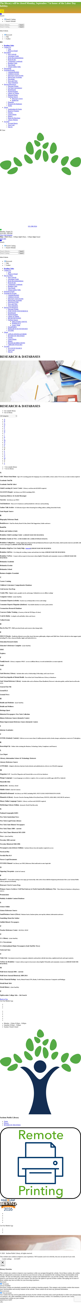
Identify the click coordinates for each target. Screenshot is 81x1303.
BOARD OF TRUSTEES (12, 1125)
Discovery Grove (17, 98)
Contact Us (7, 47)
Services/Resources (10, 84)
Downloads (7, 68)
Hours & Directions (14, 118)
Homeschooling (13, 91)
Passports (11, 102)
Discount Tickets (13, 86)
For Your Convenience (15, 88)
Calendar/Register (13, 72)
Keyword (9, 35)
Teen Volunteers (13, 82)
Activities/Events (9, 70)
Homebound (12, 90)
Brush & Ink (12, 59)
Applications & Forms (15, 109)
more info (3, 239)
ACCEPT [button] (17, 1259)
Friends (10, 113)
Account (6, 121)
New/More (7, 52)
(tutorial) (28, 548)
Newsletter (11, 79)
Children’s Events (13, 74)
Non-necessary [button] (4, 1291)
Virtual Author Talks (14, 67)
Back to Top (4, 999)
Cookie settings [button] (7, 1259)
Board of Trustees (13, 111)
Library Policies (13, 120)
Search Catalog (11, 19)
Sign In (10, 127)
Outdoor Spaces (13, 97)
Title (7, 37)
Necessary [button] (3, 1282)
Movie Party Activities (15, 77)
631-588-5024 (32, 226)
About (6, 107)
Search (2, 16)
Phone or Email (13, 51)
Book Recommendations (15, 58)
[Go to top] (1, 1302)
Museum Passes (13, 95)
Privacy (6, 1123)
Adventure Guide (13, 56)
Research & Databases (15, 104)
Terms (6, 1121)
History (10, 116)
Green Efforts (12, 114)
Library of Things (13, 93)
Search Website (11, 21)
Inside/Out (15, 100)
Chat (9, 49)
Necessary (5, 1284)
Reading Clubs (12, 63)
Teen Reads (11, 65)
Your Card (11, 125)
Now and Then (12, 81)
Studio (10, 105)
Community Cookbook (15, 61)
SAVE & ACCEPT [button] (6, 1300)
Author (8, 39)
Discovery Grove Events (15, 75)
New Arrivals (12, 54)
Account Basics (13, 123)
